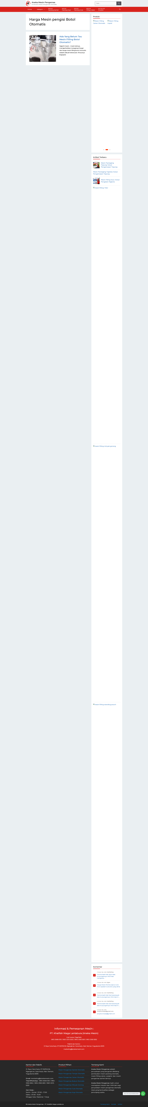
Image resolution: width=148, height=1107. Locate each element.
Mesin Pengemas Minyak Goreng (71, 1085)
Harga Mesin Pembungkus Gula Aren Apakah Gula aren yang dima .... (108, 986)
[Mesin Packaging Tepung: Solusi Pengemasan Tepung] (96, 165)
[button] (104, 149)
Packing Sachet (53, 9)
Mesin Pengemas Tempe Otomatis (71, 1073)
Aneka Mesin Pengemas (43, 2)
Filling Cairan (90, 9)
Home (30, 9)
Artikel (120, 1104)
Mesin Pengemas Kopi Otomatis (70, 1092)
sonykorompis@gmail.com (106, 1014)
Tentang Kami (105, 1104)
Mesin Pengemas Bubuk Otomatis (71, 1081)
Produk (101, 9)
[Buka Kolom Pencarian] (120, 9)
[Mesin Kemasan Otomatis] (114, 84)
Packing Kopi (66, 9)
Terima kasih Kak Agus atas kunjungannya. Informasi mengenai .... (106, 976)
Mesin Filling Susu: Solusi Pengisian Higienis (110, 181)
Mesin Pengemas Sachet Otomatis (71, 1070)
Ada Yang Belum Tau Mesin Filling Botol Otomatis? (70, 39)
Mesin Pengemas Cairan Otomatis (71, 1077)
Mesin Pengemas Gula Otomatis (70, 1089)
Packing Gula (78, 9)
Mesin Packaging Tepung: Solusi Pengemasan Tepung (109, 165)
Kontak (113, 1104)
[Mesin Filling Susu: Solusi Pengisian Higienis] (96, 181)
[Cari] (118, 3)
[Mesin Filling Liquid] (99, 84)
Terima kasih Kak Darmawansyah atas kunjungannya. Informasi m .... (108, 996)
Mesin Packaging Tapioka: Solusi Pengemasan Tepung (105, 173)
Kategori (40, 9)
